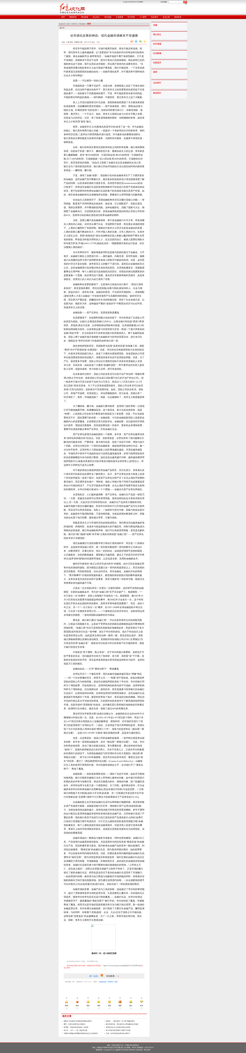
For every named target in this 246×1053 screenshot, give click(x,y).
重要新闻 (72, 17)
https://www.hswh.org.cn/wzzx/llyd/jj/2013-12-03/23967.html (122, 965)
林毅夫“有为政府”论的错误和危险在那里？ (78, 1021)
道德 (115, 982)
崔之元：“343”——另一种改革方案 (75, 1030)
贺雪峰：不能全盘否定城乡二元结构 (76, 1027)
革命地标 (107, 17)
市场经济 (110, 982)
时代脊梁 (131, 17)
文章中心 (74, 24)
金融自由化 (103, 982)
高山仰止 (96, 17)
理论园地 (84, 17)
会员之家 (166, 17)
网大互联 (147, 1050)
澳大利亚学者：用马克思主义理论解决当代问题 (122, 1024)
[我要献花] (103, 976)
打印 (62, 28)
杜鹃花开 (154, 17)
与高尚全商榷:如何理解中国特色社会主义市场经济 (81, 1033)
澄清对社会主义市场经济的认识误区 (118, 1027)
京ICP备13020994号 (128, 1050)
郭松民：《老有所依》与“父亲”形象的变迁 (120, 1021)
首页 (63, 17)
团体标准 (177, 17)
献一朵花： (95, 976)
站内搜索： (164, 2)
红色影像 (119, 17)
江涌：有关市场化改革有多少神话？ (118, 1033)
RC (74, 982)
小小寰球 (142, 17)
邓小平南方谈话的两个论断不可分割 (118, 1030)
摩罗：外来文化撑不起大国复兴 (74, 1024)
